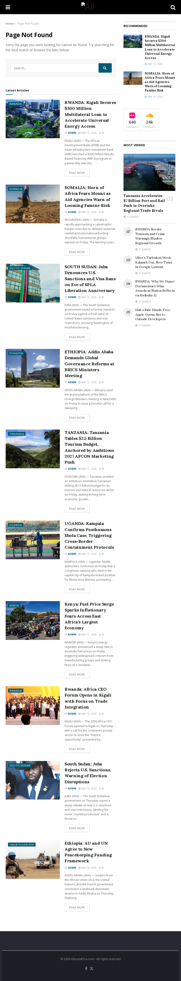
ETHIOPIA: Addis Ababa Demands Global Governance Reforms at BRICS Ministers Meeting (89, 363)
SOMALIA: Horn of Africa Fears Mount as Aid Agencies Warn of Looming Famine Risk (160, 82)
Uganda (15, 525)
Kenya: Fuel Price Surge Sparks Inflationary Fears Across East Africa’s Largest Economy (89, 615)
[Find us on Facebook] (86, 968)
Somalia (15, 189)
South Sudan (19, 268)
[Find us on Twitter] (92, 968)
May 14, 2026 (89, 713)
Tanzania (16, 434)
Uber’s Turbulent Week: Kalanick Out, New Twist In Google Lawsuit (153, 262)
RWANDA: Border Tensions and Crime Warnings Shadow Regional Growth (150, 236)
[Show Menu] (8, 7)
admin (72, 132)
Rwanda (15, 104)
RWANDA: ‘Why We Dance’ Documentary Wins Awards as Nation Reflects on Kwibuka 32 (155, 288)
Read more (79, 172)
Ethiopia (16, 353)
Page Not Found (28, 24)
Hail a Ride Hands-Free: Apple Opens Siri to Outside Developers (153, 314)
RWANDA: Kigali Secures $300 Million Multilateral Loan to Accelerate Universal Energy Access (90, 114)
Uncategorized (21, 844)
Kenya (14, 605)
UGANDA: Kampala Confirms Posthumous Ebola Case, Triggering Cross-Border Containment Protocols (89, 535)
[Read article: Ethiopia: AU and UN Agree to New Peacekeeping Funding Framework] (33, 859)
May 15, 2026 (89, 132)
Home (10, 24)
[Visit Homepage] (90, 7)
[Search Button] (173, 7)
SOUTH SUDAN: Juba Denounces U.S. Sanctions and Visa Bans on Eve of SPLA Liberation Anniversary (90, 278)
